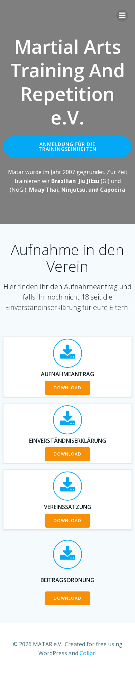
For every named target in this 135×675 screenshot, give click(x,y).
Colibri (88, 653)
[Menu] (122, 15)
